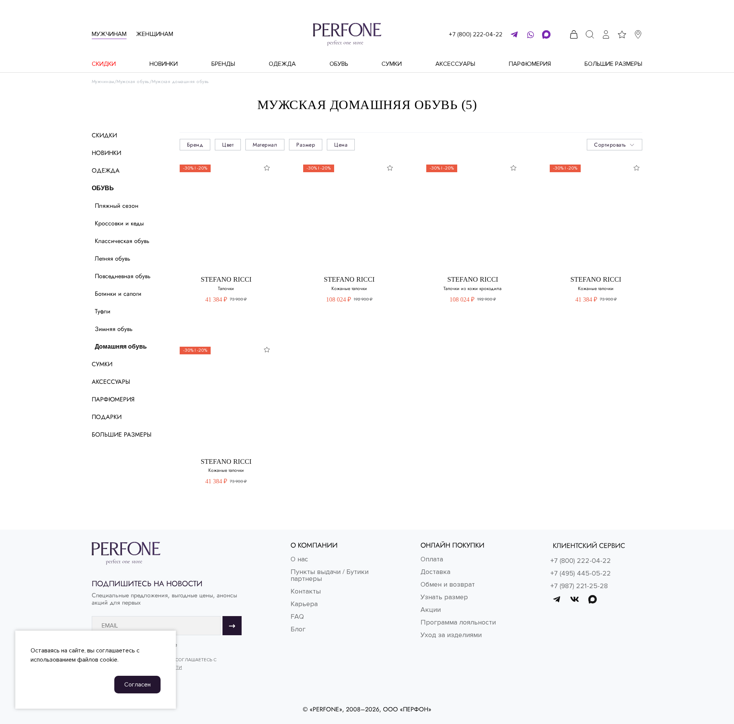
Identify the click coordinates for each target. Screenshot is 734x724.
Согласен (137, 684)
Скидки (104, 64)
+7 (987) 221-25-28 (579, 586)
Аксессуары (455, 64)
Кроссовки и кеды (119, 223)
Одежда (282, 64)
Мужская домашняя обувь (180, 81)
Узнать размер (444, 597)
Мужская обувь (133, 81)
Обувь (339, 64)
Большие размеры (613, 64)
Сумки (392, 64)
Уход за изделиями (451, 635)
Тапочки (226, 288)
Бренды (223, 64)
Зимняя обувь (114, 328)
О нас (299, 559)
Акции (431, 609)
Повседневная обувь (123, 276)
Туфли (102, 311)
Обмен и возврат (448, 584)
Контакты (306, 591)
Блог (298, 629)
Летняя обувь (112, 258)
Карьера (304, 604)
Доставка (435, 571)
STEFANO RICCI (226, 279)
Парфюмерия (530, 64)
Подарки (107, 417)
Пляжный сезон (116, 205)
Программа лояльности (458, 622)
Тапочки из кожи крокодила (472, 288)
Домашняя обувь (121, 346)
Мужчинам (109, 34)
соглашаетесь (115, 650)
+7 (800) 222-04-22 (475, 34)
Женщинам (154, 34)
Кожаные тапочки (349, 288)
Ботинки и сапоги (118, 293)
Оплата (432, 559)
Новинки (163, 64)
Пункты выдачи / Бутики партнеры (330, 575)
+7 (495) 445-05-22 (580, 573)
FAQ (297, 616)
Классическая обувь (122, 240)
